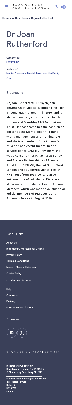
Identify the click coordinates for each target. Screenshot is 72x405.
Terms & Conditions (17, 261)
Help (8, 289)
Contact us (12, 295)
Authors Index (20, 18)
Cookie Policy (14, 273)
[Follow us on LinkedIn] (12, 333)
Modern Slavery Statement (21, 267)
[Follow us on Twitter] (22, 333)
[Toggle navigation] (6, 6)
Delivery (11, 301)
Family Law (12, 61)
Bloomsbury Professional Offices (25, 248)
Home (5, 18)
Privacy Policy (14, 255)
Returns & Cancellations (19, 307)
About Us (11, 242)
